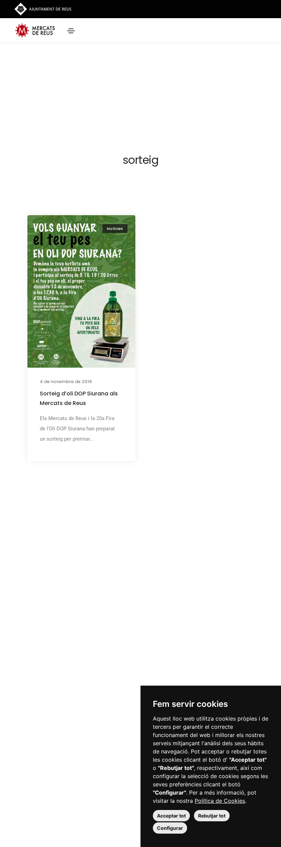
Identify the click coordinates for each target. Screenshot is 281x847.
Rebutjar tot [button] (211, 816)
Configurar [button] (170, 828)
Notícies (115, 228)
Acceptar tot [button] (171, 816)
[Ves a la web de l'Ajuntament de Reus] (42, 8)
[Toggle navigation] (71, 30)
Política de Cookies (220, 800)
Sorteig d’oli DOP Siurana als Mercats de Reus (79, 398)
